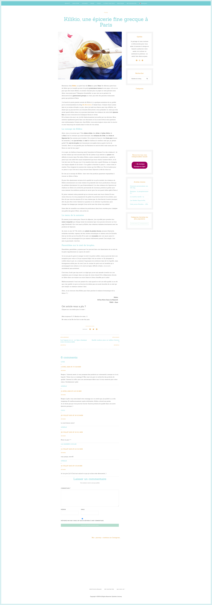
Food (99, 3)
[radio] (63, 313)
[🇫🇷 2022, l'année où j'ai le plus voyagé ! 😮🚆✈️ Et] (158, 551)
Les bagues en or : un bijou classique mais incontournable (73, 341)
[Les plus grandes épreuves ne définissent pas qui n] (88, 551)
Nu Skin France (134, 223)
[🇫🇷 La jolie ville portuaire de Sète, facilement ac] (158, 571)
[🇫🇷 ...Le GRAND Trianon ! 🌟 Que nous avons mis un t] (88, 571)
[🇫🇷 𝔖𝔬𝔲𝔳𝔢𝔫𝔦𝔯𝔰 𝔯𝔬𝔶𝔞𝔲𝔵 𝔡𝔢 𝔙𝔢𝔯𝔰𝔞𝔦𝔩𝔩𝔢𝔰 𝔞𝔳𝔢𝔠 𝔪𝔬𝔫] (123, 571)
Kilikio (74, 86)
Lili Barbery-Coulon (68, 444)
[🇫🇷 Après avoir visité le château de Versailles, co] (53, 571)
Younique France (144, 223)
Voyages (85, 3)
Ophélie (64, 386)
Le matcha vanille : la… (137, 197)
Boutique (120, 3)
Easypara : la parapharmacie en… (139, 192)
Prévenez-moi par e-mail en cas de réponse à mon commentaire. (82, 520)
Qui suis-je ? (121, 589)
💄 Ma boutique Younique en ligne (139, 165)
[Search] (147, 79)
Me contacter (131, 3)
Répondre (63, 370)
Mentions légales (96, 589)
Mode (92, 3)
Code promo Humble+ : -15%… (139, 204)
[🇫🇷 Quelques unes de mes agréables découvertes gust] (193, 571)
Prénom (63, 509)
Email (83, 509)
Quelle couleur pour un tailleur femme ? (105, 341)
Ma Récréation (87, 105)
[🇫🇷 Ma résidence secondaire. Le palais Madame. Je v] (193, 551)
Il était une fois (109, 3)
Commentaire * (66, 488)
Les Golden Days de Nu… (138, 200)
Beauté (67, 3)
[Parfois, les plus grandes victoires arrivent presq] (53, 551)
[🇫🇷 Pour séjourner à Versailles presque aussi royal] (18, 571)
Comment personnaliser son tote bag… (139, 186)
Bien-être (76, 3)
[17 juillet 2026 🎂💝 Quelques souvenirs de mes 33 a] (18, 551)
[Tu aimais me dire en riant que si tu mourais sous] (123, 551)
